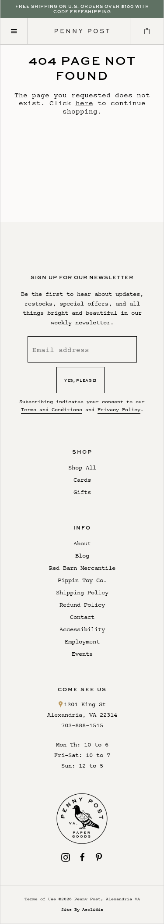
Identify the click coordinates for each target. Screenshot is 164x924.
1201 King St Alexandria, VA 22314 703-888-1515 (82, 715)
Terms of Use (40, 898)
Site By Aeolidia (82, 909)
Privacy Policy (119, 409)
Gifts (82, 492)
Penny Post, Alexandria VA (107, 898)
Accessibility (82, 629)
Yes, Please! (80, 380)
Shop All (82, 467)
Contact (82, 617)
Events (82, 653)
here (84, 103)
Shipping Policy (82, 592)
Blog (82, 555)
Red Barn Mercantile (82, 568)
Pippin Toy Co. (82, 580)
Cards (82, 479)
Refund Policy (82, 604)
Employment (82, 641)
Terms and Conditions (51, 409)
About (82, 543)
